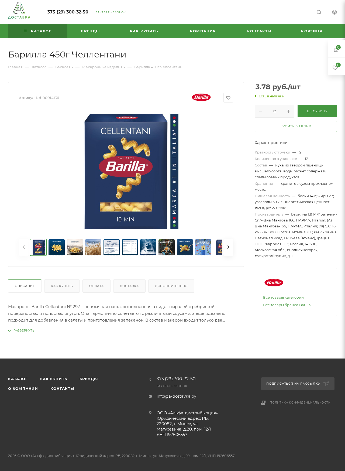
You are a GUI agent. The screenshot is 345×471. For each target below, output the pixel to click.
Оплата (96, 286)
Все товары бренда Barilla (287, 305)
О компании (23, 388)
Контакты (62, 388)
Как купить (62, 286)
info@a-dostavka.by (176, 396)
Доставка (129, 286)
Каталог (18, 379)
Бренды (89, 379)
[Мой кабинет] (334, 12)
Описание (25, 286)
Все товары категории (283, 297)
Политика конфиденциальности (300, 402)
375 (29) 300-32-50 (67, 12)
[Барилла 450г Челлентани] (126, 171)
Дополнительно (171, 286)
